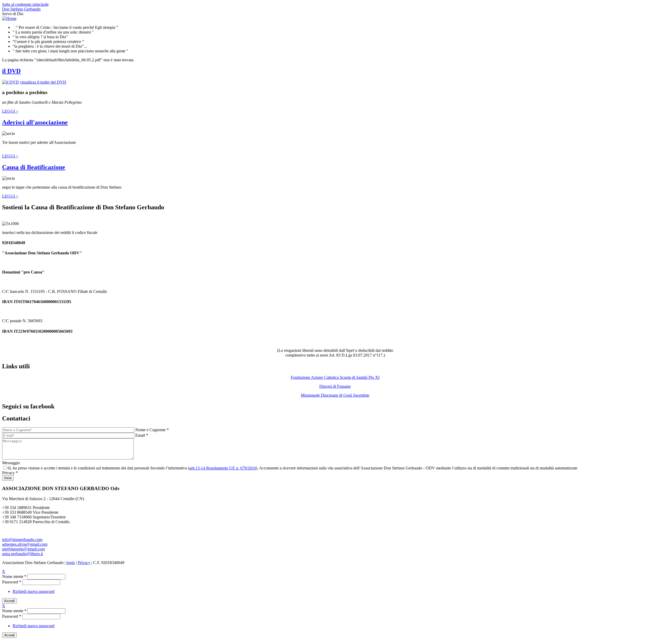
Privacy (10, 473)
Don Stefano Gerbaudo (21, 9)
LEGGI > (10, 111)
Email (141, 435)
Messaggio (11, 463)
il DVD (11, 71)
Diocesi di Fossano (335, 386)
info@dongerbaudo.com (22, 539)
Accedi (9, 601)
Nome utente (14, 576)
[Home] (9, 18)
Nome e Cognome (152, 430)
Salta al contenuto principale (25, 4)
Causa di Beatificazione (33, 167)
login (70, 562)
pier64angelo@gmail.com (23, 549)
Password (11, 582)
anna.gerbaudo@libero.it (22, 553)
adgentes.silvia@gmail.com (24, 544)
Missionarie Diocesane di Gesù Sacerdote (335, 395)
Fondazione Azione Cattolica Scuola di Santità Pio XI (335, 377)
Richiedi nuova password (33, 591)
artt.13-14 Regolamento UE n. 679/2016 (222, 468)
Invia (8, 478)
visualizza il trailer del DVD (43, 82)
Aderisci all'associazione (35, 122)
